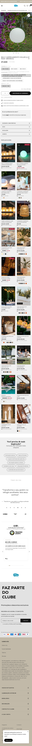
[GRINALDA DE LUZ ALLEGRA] (24, 413)
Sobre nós (4, 645)
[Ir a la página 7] (15, 565)
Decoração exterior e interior (16, 462)
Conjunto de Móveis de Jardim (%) (16, 459)
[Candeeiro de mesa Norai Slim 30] (8, 237)
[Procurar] (24, 5)
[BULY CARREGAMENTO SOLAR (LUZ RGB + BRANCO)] (24, 152)
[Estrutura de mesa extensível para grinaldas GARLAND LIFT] (8, 296)
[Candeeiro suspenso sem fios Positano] (24, 210)
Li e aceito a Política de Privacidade (12, 624)
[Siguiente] (29, 551)
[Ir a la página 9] (17, 565)
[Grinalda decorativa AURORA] (24, 325)
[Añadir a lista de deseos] (29, 59)
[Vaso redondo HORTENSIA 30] (24, 237)
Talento (4, 652)
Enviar (25, 620)
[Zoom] (28, 15)
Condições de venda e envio (7, 729)
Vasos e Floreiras (22, 455)
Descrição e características (9, 123)
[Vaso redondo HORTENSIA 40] (24, 266)
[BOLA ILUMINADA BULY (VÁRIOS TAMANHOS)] (8, 152)
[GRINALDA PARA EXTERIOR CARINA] (8, 266)
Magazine (4, 724)
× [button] (27, 732)
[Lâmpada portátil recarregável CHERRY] (8, 180)
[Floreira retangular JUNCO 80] (8, 325)
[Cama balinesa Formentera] (24, 355)
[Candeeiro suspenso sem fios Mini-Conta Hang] (24, 180)
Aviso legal (19, 729)
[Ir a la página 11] (19, 565)
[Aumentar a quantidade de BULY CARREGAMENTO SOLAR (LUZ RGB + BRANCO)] (8, 93)
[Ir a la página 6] (14, 565)
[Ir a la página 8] (16, 565)
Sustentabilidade (6, 649)
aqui (7, 115)
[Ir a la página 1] (9, 565)
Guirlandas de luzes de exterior (16, 469)
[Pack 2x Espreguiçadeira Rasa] (8, 384)
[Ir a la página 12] (20, 565)
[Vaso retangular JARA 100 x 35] (24, 296)
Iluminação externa (10, 455)
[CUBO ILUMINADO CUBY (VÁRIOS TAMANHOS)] (8, 210)
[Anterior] (2, 551)
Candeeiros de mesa (8, 466)
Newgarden (3, 10)
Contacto (19, 724)
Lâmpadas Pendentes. (23, 466)
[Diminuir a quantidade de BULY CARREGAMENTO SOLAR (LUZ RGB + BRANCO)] (2, 93)
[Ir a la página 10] (18, 565)
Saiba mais (8, 740)
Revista (4, 656)
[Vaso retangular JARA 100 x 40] (8, 355)
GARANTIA (4, 134)
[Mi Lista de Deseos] (27, 5)
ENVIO (3, 126)
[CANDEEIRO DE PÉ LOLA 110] (8, 413)
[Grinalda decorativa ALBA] (24, 384)
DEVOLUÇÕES (5, 130)
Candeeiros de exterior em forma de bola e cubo (17, 10)
